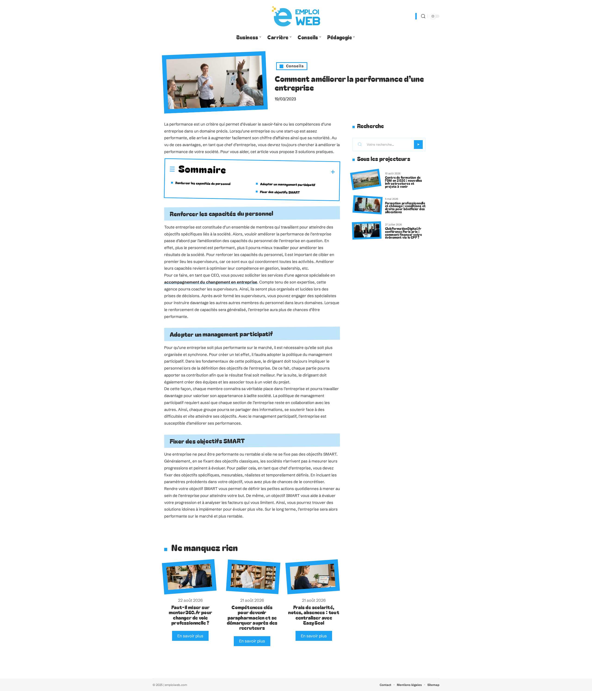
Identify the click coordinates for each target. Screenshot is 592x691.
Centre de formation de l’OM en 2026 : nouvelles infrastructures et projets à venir (403, 181)
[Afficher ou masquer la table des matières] (280, 171)
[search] (423, 16)
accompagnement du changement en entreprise (210, 282)
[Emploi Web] (296, 16)
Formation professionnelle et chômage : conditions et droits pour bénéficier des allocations (405, 207)
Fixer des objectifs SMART (280, 191)
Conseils (295, 66)
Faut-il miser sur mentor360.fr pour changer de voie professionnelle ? (190, 615)
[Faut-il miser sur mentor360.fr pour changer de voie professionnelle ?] (189, 577)
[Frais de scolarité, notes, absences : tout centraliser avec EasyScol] (312, 576)
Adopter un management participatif (287, 184)
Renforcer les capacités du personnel (202, 183)
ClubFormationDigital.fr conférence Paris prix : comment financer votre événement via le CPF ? (403, 233)
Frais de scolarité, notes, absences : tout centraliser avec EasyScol (313, 615)
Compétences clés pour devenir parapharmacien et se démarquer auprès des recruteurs (252, 617)
